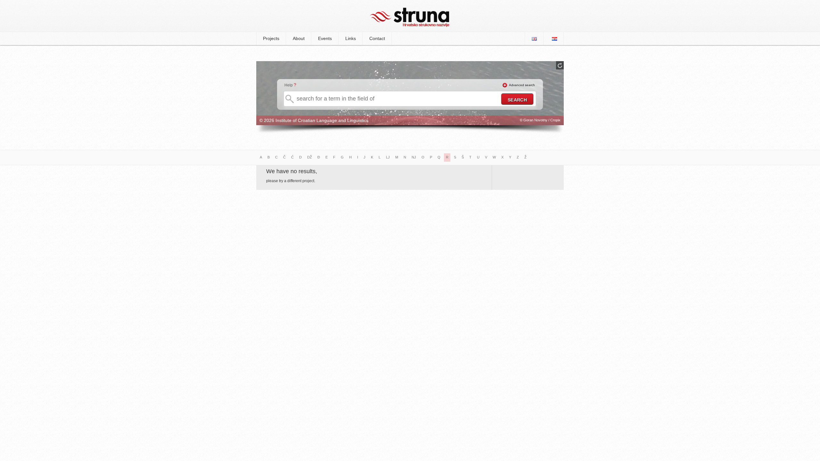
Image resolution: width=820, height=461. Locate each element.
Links (350, 38)
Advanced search (522, 85)
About (299, 38)
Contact (377, 38)
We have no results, (291, 171)
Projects (271, 38)
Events (325, 38)
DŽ (309, 157)
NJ (414, 157)
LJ (388, 157)
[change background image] (560, 65)
